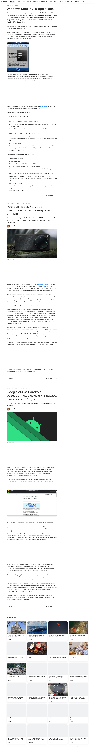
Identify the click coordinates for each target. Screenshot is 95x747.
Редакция (51, 746)
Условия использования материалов (60, 746)
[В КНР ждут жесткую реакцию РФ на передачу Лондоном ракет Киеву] (58, 692)
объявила (44, 467)
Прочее (16, 5)
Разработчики (18, 473)
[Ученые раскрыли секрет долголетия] (78, 651)
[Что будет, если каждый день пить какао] (37, 651)
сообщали (15, 595)
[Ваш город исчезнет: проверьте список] (37, 672)
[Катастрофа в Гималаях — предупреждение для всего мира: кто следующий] (16, 672)
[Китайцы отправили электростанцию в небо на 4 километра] (16, 713)
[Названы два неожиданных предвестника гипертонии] (78, 713)
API (32, 591)
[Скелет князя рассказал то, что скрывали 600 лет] (16, 631)
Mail (2, 746)
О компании (6, 746)
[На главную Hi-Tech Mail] (6, 1)
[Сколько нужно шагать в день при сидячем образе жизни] (78, 734)
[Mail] (2, 1)
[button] (18, 57)
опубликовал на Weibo (43, 284)
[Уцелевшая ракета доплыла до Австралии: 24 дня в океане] (37, 631)
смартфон (46, 286)
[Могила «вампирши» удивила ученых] (37, 713)
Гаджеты (28, 203)
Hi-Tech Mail (21, 203)
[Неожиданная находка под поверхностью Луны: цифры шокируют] (16, 651)
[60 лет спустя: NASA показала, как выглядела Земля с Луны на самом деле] (37, 692)
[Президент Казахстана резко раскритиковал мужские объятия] (58, 651)
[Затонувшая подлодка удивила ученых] (78, 631)
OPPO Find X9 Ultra (12, 327)
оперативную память (26, 481)
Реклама (11, 746)
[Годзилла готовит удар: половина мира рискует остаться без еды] (78, 672)
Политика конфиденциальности (87, 746)
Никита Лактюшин (15, 225)
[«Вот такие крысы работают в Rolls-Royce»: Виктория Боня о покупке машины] (58, 672)
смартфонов (43, 106)
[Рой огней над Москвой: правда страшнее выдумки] (58, 631)
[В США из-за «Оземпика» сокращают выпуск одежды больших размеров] (58, 713)
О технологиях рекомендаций (74, 746)
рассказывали (17, 369)
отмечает (12, 479)
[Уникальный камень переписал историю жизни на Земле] (16, 692)
